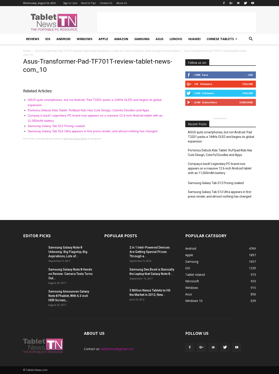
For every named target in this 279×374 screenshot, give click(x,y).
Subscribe (246, 102)
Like (250, 74)
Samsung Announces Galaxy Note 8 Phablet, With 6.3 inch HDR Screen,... (68, 296)
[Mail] (238, 3)
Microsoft (192, 281)
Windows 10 (193, 301)
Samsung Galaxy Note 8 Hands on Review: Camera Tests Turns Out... (70, 274)
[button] (250, 39)
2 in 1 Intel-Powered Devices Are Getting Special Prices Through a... (149, 252)
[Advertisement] (176, 22)
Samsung (142, 39)
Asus (159, 39)
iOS (47, 39)
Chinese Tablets (220, 39)
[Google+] (231, 3)
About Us (121, 3)
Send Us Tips (88, 3)
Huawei (194, 39)
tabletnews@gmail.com (117, 349)
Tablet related (195, 274)
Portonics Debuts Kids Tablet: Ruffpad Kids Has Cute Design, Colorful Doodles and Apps (88, 110)
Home (27, 51)
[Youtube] (252, 3)
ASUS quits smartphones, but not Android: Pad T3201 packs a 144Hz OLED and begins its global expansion (221, 136)
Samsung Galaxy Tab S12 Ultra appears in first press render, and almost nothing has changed (92, 131)
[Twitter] (245, 3)
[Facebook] (224, 3)
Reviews (32, 39)
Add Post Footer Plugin (75, 138)
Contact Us (106, 3)
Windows (84, 39)
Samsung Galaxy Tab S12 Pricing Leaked (56, 126)
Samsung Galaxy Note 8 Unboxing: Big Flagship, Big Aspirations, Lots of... (67, 252)
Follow (248, 84)
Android (63, 39)
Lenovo (176, 39)
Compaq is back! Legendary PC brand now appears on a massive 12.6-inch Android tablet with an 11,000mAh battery (220, 168)
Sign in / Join (70, 3)
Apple (103, 39)
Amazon (121, 39)
